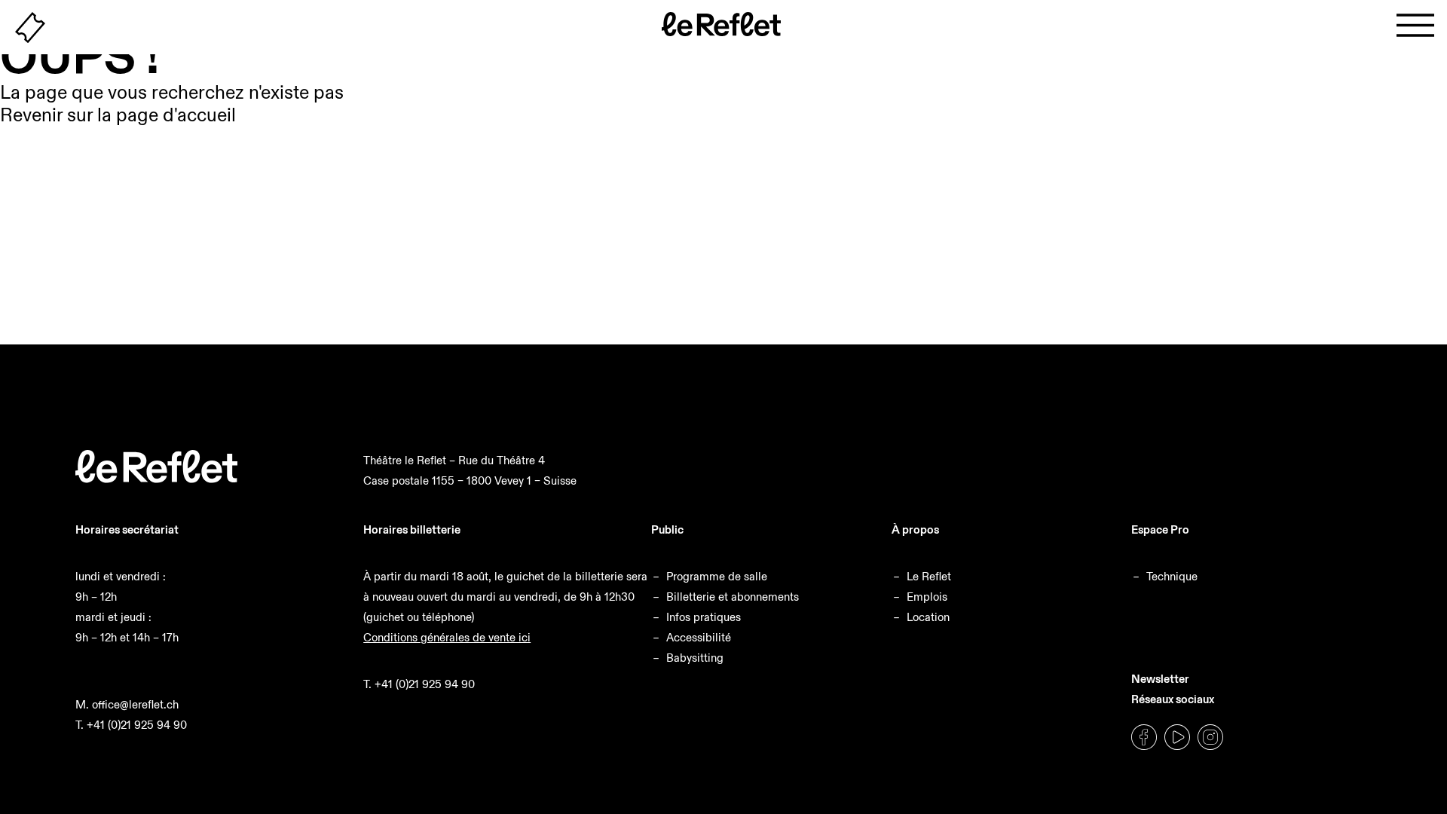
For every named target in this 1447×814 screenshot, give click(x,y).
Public (667, 529)
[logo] (156, 479)
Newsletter (1160, 679)
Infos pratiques (703, 617)
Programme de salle (716, 576)
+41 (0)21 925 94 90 (137, 725)
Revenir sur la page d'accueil (118, 115)
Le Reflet (929, 576)
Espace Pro (1160, 529)
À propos (915, 529)
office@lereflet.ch (135, 704)
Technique (1172, 576)
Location (928, 617)
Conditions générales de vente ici (447, 637)
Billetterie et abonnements (732, 596)
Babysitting (695, 657)
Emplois (927, 596)
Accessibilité (698, 637)
